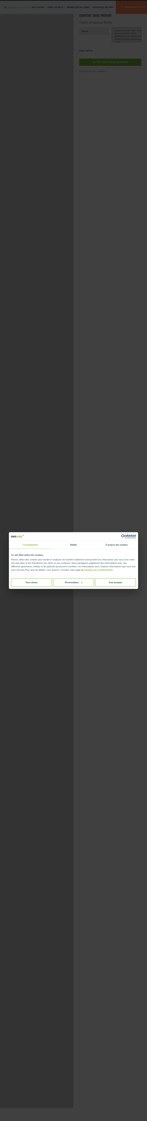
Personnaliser (72, 582)
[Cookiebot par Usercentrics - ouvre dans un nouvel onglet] (123, 536)
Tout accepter (115, 582)
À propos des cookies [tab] (117, 545)
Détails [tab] (73, 545)
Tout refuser (31, 582)
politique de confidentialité (98, 570)
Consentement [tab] (30, 545)
